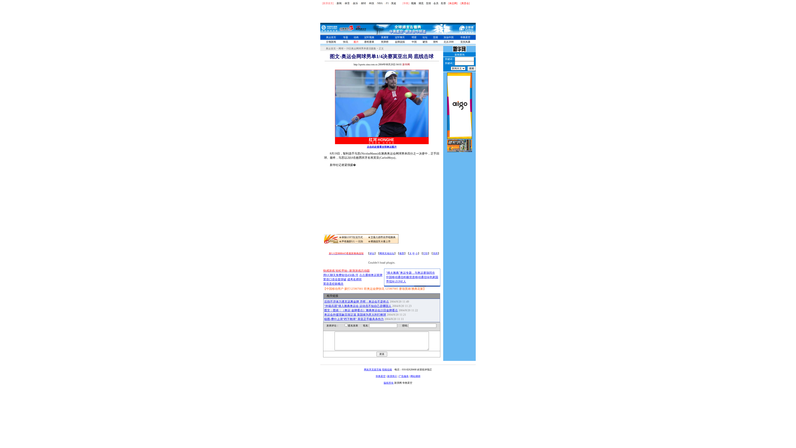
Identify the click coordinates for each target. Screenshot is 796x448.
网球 (341, 48)
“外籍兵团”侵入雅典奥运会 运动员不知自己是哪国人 (357, 306)
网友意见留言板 (372, 369)
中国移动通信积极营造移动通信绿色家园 (412, 277)
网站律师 (415, 376)
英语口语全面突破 (334, 279)
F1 (387, 3)
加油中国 (449, 37)
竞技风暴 (465, 41)
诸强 (424, 41)
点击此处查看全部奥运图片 (382, 146)
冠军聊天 (400, 37)
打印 (425, 253)
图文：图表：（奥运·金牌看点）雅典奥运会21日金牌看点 (361, 310)
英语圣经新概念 (333, 283)
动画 (356, 37)
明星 (414, 37)
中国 (414, 41)
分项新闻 (331, 41)
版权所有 (389, 382)
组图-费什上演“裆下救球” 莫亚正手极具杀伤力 (354, 319)
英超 (393, 3)
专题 (345, 37)
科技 (371, 3)
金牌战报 (400, 41)
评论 (371, 253)
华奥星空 (465, 37)
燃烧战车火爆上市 (381, 241)
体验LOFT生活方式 (352, 237)
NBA (380, 3)
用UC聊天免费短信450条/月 (340, 275)
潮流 (421, 3)
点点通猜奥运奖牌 (370, 275)
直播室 (384, 37)
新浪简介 (392, 376)
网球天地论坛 (386, 253)
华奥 (405, 3)
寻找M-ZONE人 (396, 281)
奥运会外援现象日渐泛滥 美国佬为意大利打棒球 (355, 314)
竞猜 (428, 3)
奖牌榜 (384, 41)
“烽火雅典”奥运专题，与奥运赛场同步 (410, 272)
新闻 (339, 3)
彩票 (443, 3)
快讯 (345, 41)
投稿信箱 (387, 369)
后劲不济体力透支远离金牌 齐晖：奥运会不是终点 (356, 301)
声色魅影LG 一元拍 (352, 241)
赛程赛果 (369, 41)
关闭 (435, 253)
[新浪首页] (328, 3)
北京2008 (449, 41)
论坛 (424, 37)
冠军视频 (369, 37)
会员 (435, 3)
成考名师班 (354, 279)
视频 (413, 3)
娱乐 (355, 3)
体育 (347, 3)
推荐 (401, 253)
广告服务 (404, 376)
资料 (435, 41)
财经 (363, 3)
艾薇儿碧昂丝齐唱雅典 (383, 237)
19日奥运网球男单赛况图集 (361, 48)
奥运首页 (331, 37)
